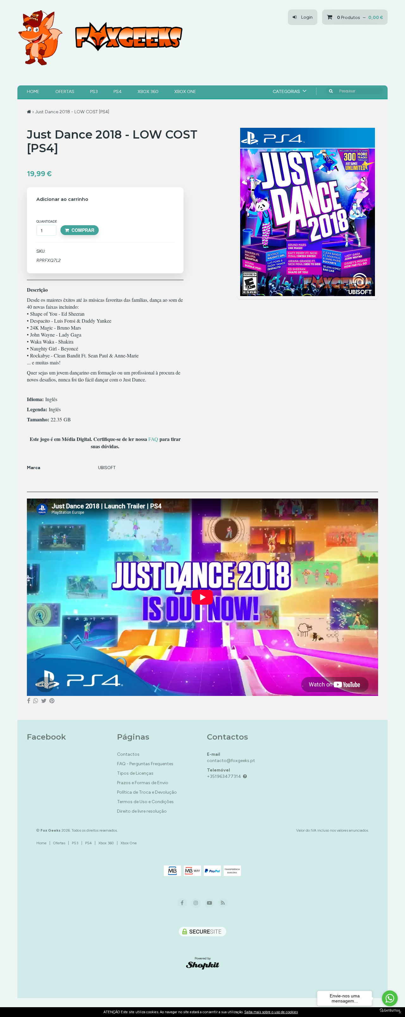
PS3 (94, 91)
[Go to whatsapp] (390, 998)
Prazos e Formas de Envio (142, 782)
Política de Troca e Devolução (147, 792)
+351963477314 (224, 776)
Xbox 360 (148, 91)
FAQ (153, 439)
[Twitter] (44, 701)
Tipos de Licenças (135, 773)
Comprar (81, 230)
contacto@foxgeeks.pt (231, 760)
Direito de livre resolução (142, 811)
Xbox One (185, 91)
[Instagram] (196, 903)
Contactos (128, 754)
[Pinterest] (51, 701)
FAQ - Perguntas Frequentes (145, 763)
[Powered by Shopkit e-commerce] (202, 965)
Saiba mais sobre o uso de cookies (271, 1012)
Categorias (287, 91)
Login (304, 17)
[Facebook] (28, 701)
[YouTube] (209, 903)
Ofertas (64, 91)
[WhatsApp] (35, 701)
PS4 (118, 91)
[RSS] (223, 903)
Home (33, 91)
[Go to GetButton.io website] (390, 1010)
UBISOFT (107, 467)
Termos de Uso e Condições (145, 801)
